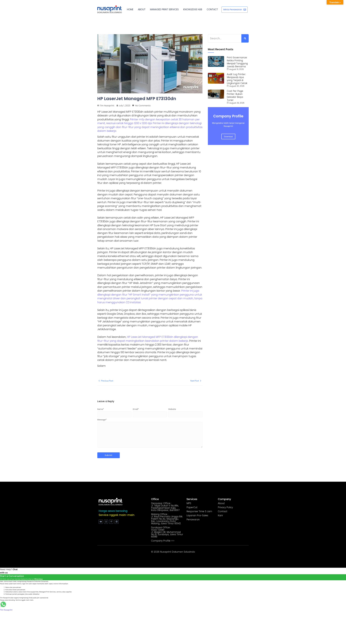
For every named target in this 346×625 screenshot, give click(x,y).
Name (100, 409)
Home (130, 9)
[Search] (245, 38)
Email (136, 409)
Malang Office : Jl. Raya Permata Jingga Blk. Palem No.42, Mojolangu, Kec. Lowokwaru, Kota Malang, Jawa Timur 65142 (167, 519)
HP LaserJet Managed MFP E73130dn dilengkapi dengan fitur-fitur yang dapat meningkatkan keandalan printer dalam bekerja (147, 339)
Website (172, 409)
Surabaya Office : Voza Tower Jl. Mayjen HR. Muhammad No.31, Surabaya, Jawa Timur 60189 (167, 532)
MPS (189, 503)
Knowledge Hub (192, 9)
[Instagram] (106, 522)
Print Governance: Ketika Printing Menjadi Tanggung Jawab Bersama (237, 62)
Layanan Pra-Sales (197, 515)
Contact (212, 9)
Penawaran (193, 519)
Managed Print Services (164, 9)
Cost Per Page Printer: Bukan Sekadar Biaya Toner (235, 95)
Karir (220, 515)
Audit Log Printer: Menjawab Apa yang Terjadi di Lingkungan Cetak (237, 79)
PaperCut (192, 507)
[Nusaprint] (109, 9)
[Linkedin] (116, 522)
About (141, 9)
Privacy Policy (225, 507)
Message (102, 420)
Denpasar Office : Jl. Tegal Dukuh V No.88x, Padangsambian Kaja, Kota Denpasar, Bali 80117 (165, 507)
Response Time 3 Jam (199, 511)
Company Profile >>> (162, 540)
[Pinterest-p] (111, 522)
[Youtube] (101, 522)
